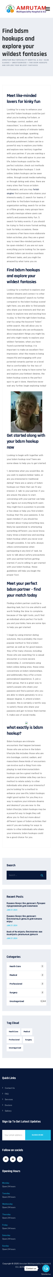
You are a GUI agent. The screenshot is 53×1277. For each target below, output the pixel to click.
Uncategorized (17, 1001)
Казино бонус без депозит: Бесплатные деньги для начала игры (24, 919)
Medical (13, 975)
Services (9, 1099)
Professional (16, 983)
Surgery (13, 992)
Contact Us (10, 1088)
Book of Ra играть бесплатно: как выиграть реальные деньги (24, 933)
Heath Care (15, 966)
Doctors (8, 1105)
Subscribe (37, 1135)
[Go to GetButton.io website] (46, 1274)
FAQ (7, 1094)
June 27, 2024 (12, 910)
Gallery (8, 1111)
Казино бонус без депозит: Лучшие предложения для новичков (26, 904)
